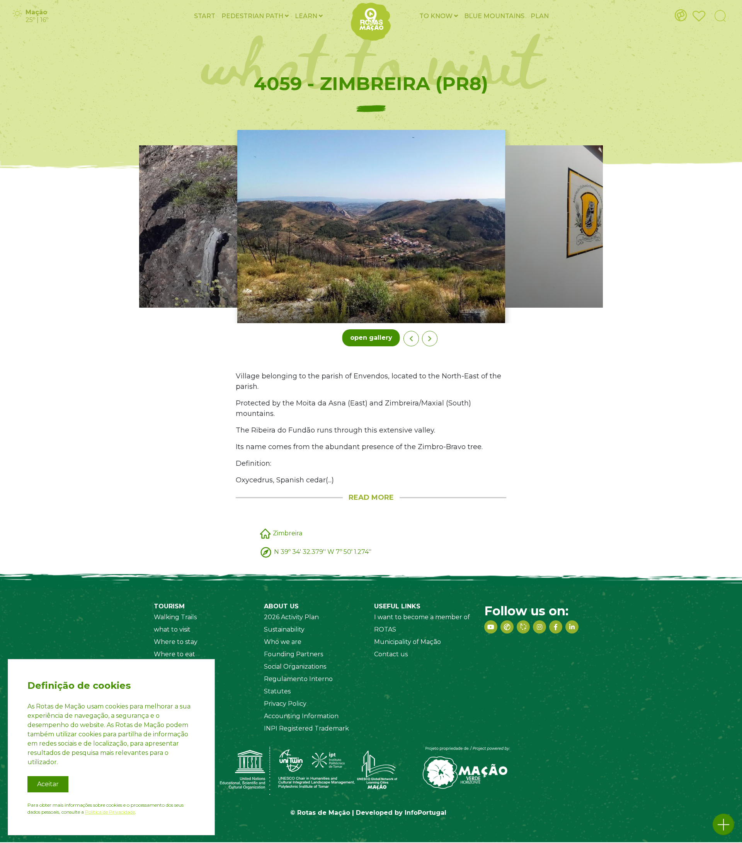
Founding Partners (293, 654)
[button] (723, 824)
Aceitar (48, 784)
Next (429, 338)
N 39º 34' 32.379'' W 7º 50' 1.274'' (322, 551)
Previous (411, 338)
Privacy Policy (285, 703)
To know (436, 16)
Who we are (282, 641)
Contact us (391, 654)
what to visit (172, 629)
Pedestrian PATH (253, 16)
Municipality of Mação (407, 641)
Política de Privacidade (110, 812)
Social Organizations (295, 666)
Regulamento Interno (298, 679)
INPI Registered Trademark (306, 728)
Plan (540, 16)
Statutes (277, 691)
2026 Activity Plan (291, 617)
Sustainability (284, 629)
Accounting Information (301, 716)
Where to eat (174, 654)
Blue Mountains (494, 16)
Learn (307, 16)
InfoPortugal (425, 812)
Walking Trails (175, 617)
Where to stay (175, 641)
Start (204, 16)
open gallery (371, 337)
